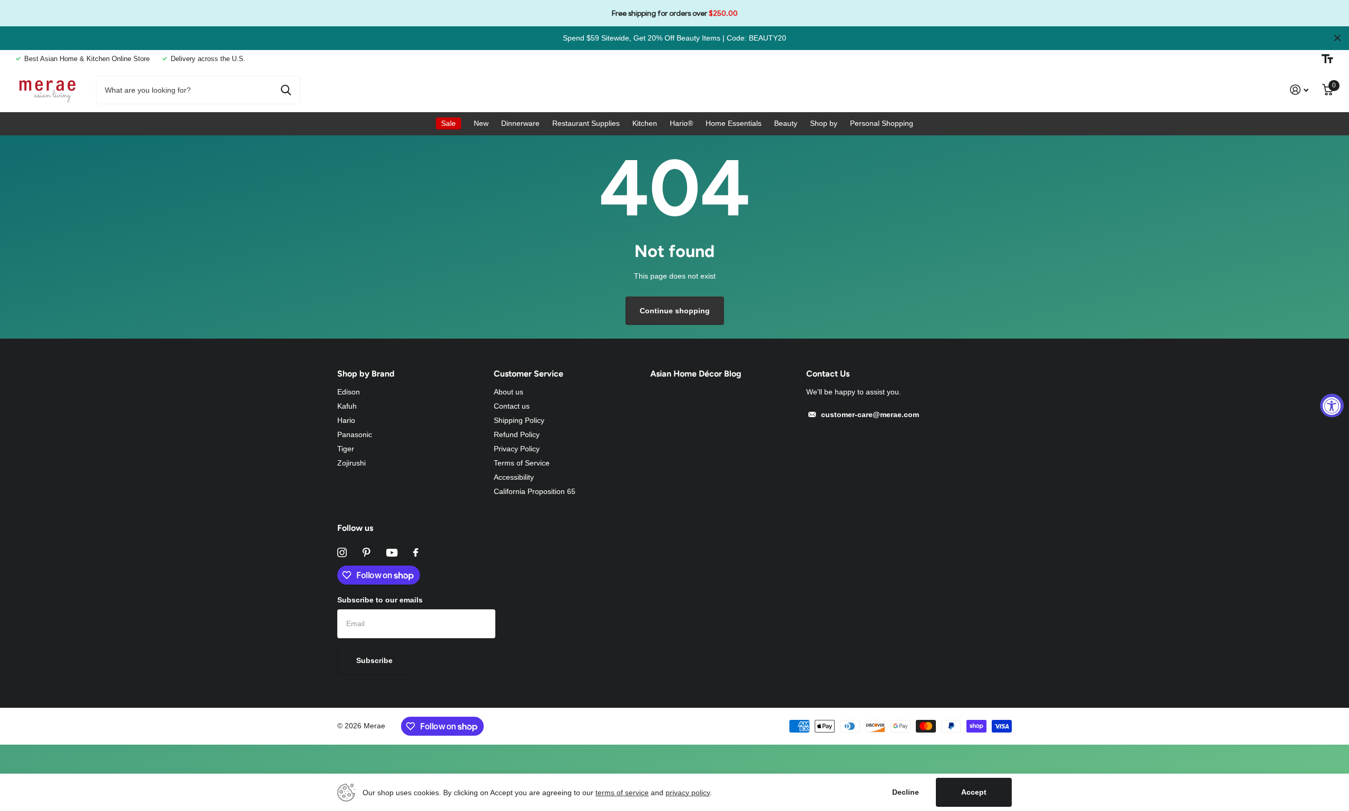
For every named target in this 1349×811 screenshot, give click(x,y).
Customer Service (528, 374)
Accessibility (514, 477)
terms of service (622, 792)
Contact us (512, 406)
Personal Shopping (881, 123)
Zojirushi (351, 463)
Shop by (823, 123)
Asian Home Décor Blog (695, 374)
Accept (973, 792)
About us (508, 392)
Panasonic (354, 434)
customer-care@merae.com (870, 414)
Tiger (345, 448)
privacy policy (688, 792)
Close (1337, 38)
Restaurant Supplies (586, 123)
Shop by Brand (366, 374)
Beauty (785, 123)
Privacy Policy (517, 448)
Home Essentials (733, 123)
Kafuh (347, 406)
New (481, 123)
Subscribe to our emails (380, 600)
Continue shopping (675, 310)
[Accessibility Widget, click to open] (1332, 406)
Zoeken (285, 90)
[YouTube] (391, 553)
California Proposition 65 (534, 491)
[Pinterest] (366, 552)
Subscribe (375, 660)
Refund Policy (517, 434)
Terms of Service (522, 463)
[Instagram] (342, 552)
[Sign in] (1299, 90)
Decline (905, 792)
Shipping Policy (519, 420)
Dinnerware (520, 123)
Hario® (681, 123)
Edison (348, 392)
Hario (346, 420)
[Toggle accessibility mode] (1327, 59)
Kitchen (644, 123)
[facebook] (415, 552)
